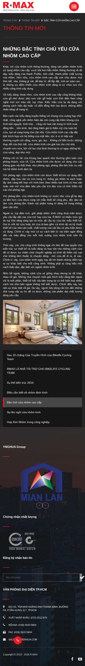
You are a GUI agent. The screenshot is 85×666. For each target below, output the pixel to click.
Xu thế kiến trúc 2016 (20, 382)
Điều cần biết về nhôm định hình (27, 392)
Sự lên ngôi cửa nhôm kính (24, 412)
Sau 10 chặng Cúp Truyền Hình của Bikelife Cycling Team (39, 357)
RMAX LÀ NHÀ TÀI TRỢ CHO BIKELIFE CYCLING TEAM (38, 370)
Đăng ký (81, 577)
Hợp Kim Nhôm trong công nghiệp (28, 422)
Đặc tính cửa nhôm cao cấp (24, 402)
